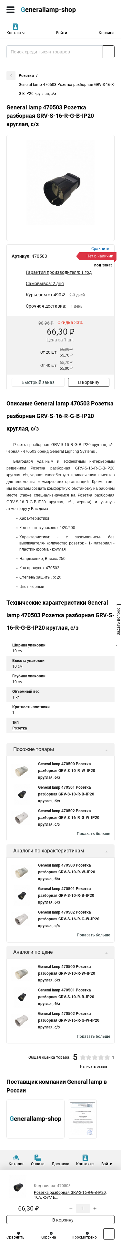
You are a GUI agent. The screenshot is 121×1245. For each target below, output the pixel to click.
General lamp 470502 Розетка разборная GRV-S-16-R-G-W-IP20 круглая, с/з (68, 818)
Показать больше (93, 834)
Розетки (26, 75)
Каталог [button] (16, 1164)
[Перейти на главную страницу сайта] (48, 10)
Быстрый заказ (38, 382)
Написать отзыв (93, 1066)
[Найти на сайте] (109, 51)
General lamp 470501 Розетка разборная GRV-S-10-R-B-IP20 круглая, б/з (66, 794)
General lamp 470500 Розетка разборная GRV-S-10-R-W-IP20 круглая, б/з (66, 771)
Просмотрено (84, 1237)
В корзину (88, 382)
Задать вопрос (118, 622)
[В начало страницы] (109, 1234)
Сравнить (15, 1237)
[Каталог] (10, 9)
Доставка (60, 1164)
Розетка (19, 728)
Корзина (107, 33)
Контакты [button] (15, 33)
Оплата (38, 1164)
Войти (61, 33)
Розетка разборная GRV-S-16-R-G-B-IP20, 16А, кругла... (70, 1195)
